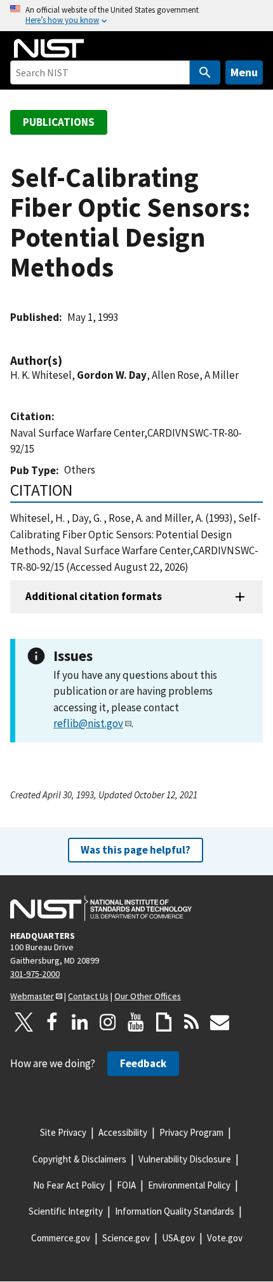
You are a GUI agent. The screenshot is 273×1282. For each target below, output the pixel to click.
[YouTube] (136, 1022)
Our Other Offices (147, 996)
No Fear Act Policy (69, 1185)
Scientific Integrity (66, 1211)
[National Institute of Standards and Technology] (101, 908)
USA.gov (178, 1238)
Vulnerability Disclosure (184, 1159)
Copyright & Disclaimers (79, 1159)
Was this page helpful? (135, 850)
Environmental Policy (189, 1185)
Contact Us (88, 996)
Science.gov (126, 1238)
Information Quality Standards (174, 1211)
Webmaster (32, 996)
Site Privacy (63, 1132)
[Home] (49, 48)
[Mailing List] (220, 1022)
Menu (244, 72)
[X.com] (24, 1022)
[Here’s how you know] (136, 15)
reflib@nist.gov (88, 723)
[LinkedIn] (80, 1022)
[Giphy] (164, 1022)
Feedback (143, 1063)
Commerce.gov (60, 1238)
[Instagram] (108, 1022)
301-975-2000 (35, 973)
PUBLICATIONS (59, 122)
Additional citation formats (93, 596)
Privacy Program (191, 1132)
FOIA (126, 1185)
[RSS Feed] (192, 1022)
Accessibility (122, 1132)
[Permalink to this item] (68, 360)
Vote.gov (225, 1238)
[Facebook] (52, 1022)
